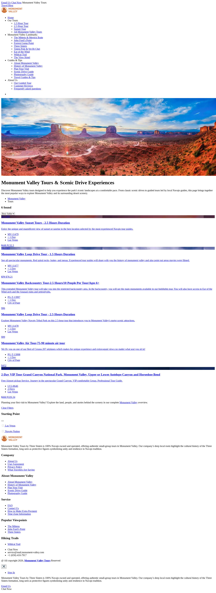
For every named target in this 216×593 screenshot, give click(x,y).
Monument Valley (16, 198)
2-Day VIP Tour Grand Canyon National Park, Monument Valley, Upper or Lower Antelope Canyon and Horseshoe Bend (80, 374)
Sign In (11, 572)
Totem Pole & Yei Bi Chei (27, 49)
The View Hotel (22, 57)
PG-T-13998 (14, 354)
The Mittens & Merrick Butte (28, 37)
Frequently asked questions (27, 88)
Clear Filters (7, 407)
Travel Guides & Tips (24, 77)
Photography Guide (24, 74)
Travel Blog (7, 5)
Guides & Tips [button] (15, 60)
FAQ (10, 505)
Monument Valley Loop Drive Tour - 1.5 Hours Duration (38, 254)
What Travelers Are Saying (21, 469)
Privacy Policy (15, 467)
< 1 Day (12, 237)
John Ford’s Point (22, 40)
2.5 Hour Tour (21, 26)
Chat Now (16, 2)
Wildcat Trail (20, 54)
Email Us (6, 2)
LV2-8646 (13, 386)
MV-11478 (13, 326)
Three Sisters (20, 46)
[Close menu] (3, 567)
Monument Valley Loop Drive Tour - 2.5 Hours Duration (38, 314)
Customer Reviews (23, 85)
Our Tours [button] (13, 20)
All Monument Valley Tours (28, 31)
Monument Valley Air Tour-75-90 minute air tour (33, 343)
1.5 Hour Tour (21, 23)
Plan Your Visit (21, 68)
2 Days (11, 389)
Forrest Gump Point (24, 43)
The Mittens (14, 526)
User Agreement (16, 464)
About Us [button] (12, 80)
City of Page (14, 302)
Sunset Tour (20, 29)
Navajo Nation (12, 431)
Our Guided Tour (22, 83)
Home (11, 17)
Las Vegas (13, 240)
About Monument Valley (26, 63)
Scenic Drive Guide (24, 71)
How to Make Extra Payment (22, 511)
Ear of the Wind (22, 51)
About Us (12, 461)
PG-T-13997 (14, 297)
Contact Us (13, 508)
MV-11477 (13, 265)
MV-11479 (13, 234)
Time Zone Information (19, 514)
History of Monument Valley (28, 66)
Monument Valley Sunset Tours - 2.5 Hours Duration (35, 222)
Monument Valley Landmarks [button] (22, 34)
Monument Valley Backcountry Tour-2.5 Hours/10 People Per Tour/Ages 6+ (50, 283)
